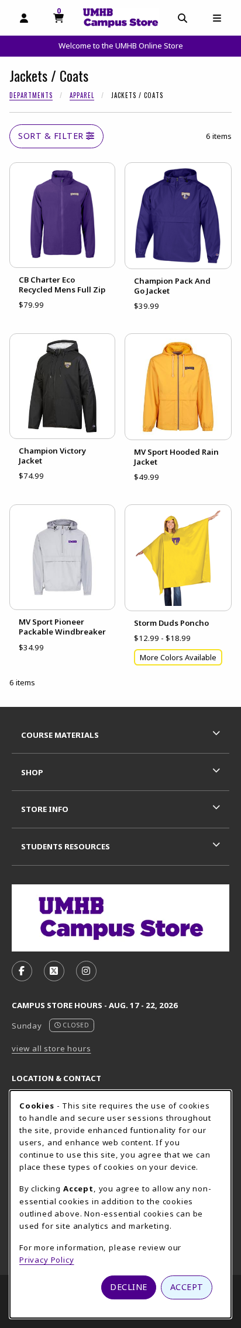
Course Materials (60, 735)
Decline (128, 1286)
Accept (187, 1286)
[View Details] (62, 215)
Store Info (44, 809)
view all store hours (51, 1048)
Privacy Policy (46, 1259)
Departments (31, 95)
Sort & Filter (52, 135)
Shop (32, 772)
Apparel (82, 95)
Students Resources (65, 846)
